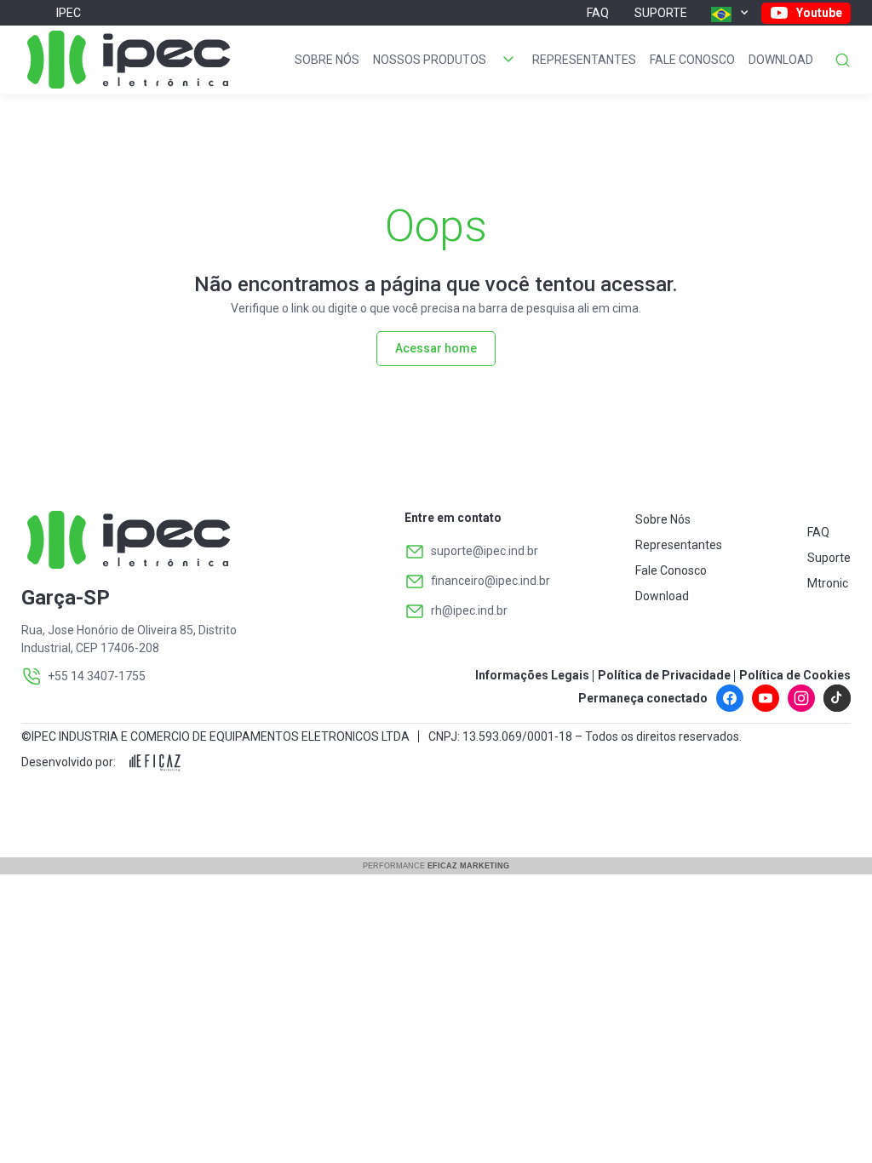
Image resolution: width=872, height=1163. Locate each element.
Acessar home (436, 348)
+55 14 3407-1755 (97, 676)
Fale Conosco (692, 59)
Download (781, 59)
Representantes (584, 59)
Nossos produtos (429, 59)
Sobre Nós (327, 59)
